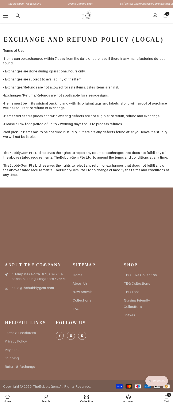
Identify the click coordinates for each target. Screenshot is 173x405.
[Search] (17, 15)
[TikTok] (82, 336)
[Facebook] (60, 336)
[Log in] (155, 15)
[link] (45, 398)
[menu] (5, 15)
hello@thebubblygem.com (33, 288)
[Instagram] (71, 336)
